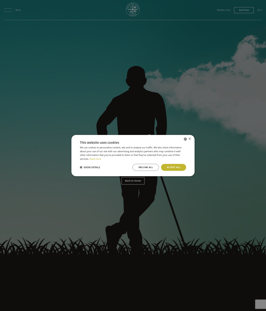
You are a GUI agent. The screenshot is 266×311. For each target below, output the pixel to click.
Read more (95, 158)
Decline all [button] (146, 167)
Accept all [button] (173, 167)
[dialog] (133, 155)
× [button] (189, 139)
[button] (90, 167)
